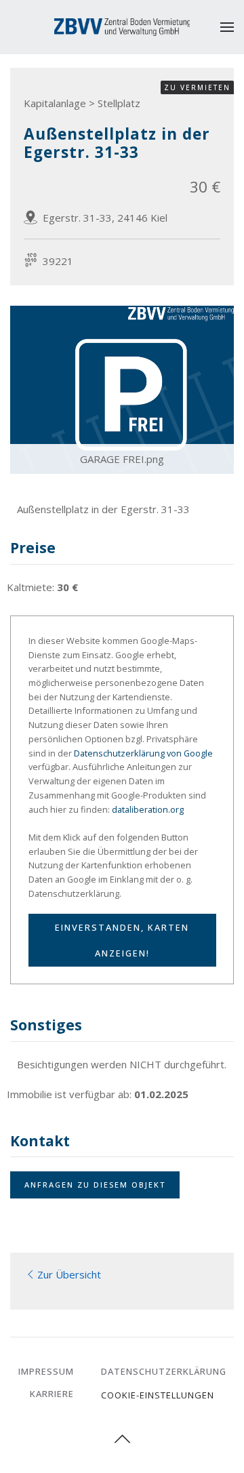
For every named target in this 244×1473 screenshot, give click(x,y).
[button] (227, 27)
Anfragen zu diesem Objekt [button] (94, 1184)
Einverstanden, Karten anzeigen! (122, 940)
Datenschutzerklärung (163, 1371)
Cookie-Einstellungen (157, 1395)
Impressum (46, 1371)
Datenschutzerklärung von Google (143, 753)
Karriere (52, 1394)
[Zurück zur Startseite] (122, 27)
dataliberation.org (148, 809)
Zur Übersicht (69, 1274)
